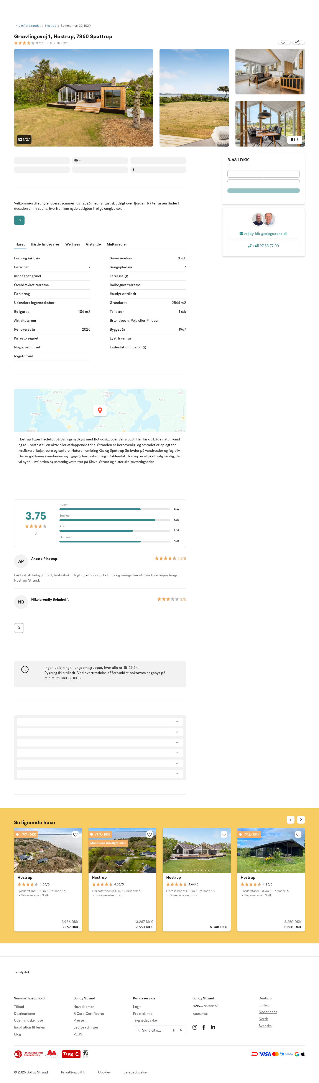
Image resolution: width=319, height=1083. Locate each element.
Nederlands (268, 1012)
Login (137, 1007)
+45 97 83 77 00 (266, 246)
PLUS (78, 1034)
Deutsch (265, 998)
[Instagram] (194, 1027)
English (264, 1005)
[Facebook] (204, 1027)
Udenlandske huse (28, 1020)
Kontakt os (199, 1014)
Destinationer (24, 1013)
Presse (79, 1020)
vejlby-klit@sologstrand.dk (266, 233)
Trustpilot (21, 972)
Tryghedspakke (145, 1020)
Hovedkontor (84, 1007)
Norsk (263, 1019)
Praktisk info (143, 1013)
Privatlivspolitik (73, 1072)
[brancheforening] (29, 1057)
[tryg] (72, 1057)
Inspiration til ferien (29, 1027)
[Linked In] (213, 1027)
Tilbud (19, 1007)
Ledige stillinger (86, 1027)
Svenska (265, 1026)
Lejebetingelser (136, 1072)
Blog (17, 1034)
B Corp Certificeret (89, 1013)
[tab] (32, 870)
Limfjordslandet (29, 26)
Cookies (104, 1072)
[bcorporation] (86, 1057)
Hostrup (50, 26)
